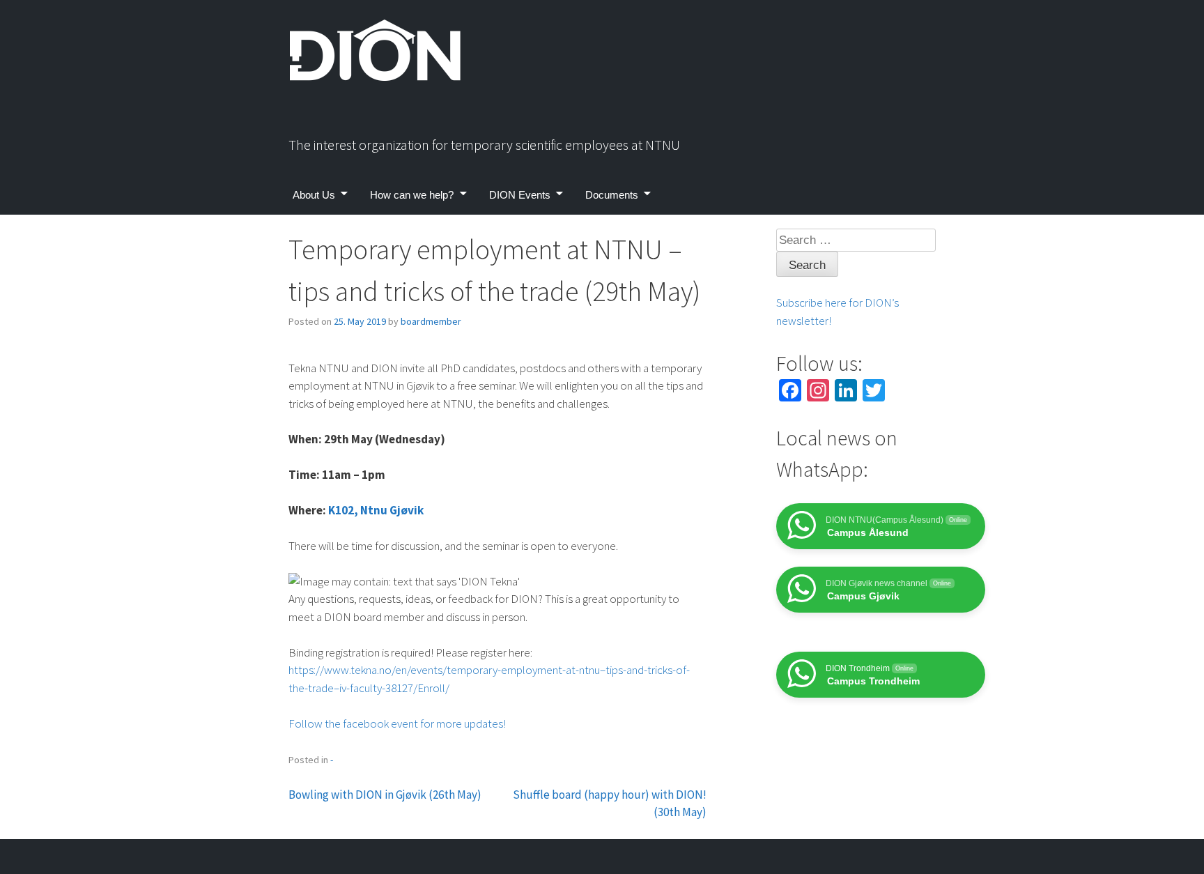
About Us (314, 195)
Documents (611, 195)
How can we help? (412, 195)
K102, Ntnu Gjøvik (376, 510)
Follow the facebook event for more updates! (397, 723)
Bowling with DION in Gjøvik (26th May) (384, 794)
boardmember (431, 321)
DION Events (519, 195)
